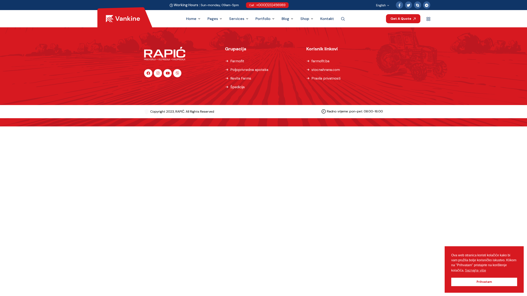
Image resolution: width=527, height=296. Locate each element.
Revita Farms (240, 78)
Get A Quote (401, 18)
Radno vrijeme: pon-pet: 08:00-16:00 (355, 111)
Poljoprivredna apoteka (249, 69)
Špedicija (237, 87)
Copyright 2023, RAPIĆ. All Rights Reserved (182, 111)
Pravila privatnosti (325, 78)
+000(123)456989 (267, 5)
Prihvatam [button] (484, 282)
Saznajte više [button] (475, 270)
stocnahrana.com (325, 69)
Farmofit (237, 61)
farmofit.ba (320, 61)
